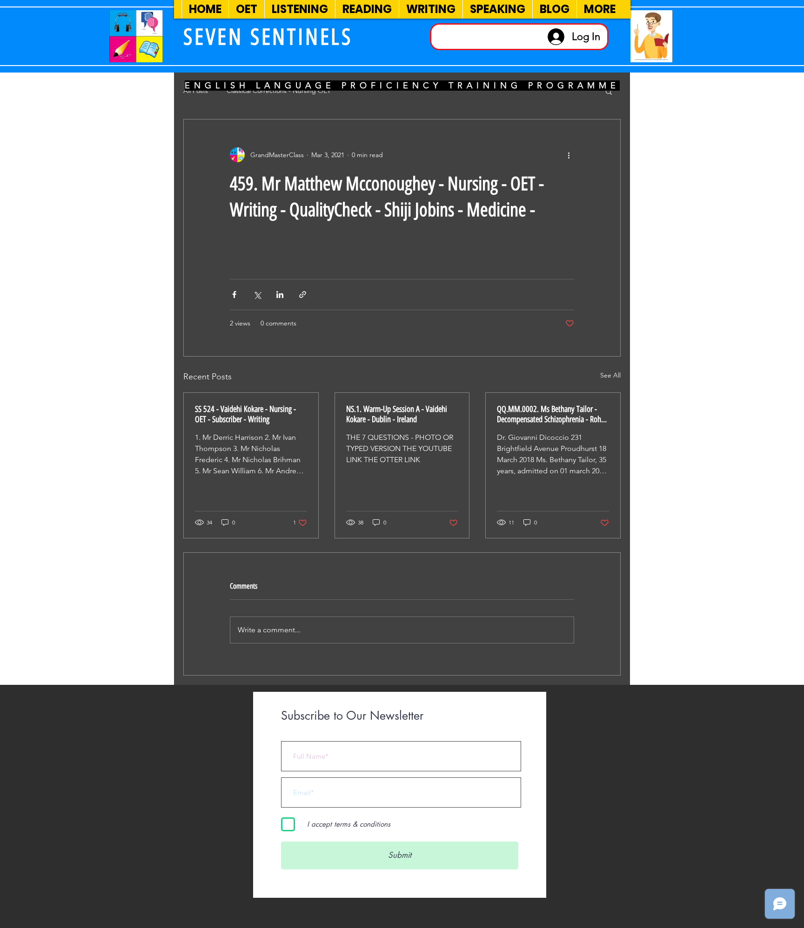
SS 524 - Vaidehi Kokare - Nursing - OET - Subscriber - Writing (245, 414)
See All (610, 375)
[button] (608, 91)
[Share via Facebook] (234, 294)
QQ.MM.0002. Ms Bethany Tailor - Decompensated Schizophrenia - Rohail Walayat (552, 414)
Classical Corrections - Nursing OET (279, 90)
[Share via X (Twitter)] (257, 294)
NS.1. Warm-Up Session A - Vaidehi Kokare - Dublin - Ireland (396, 414)
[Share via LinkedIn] (279, 294)
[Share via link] (302, 294)
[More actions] (568, 154)
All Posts (195, 90)
